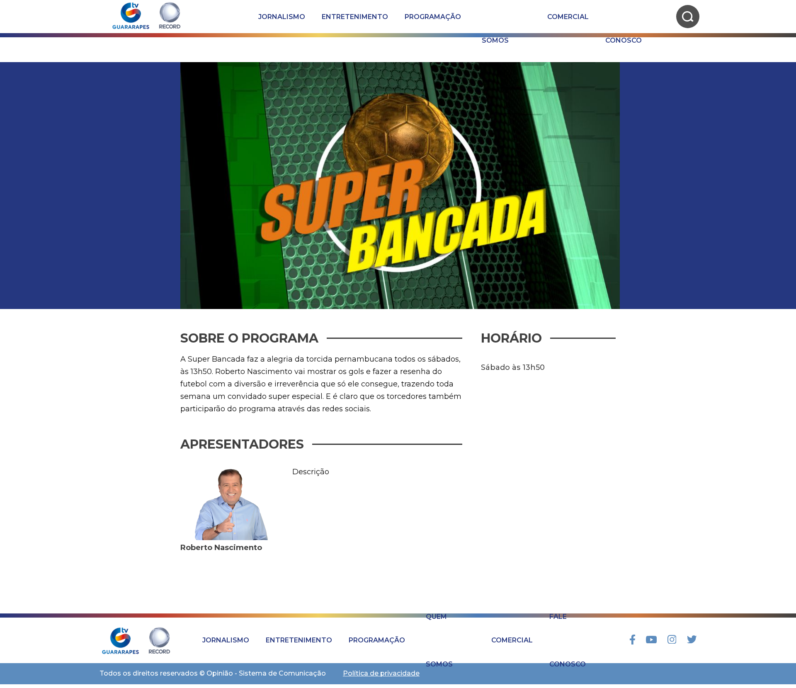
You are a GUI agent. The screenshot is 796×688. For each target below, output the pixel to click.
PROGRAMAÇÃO (433, 17)
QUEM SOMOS (495, 16)
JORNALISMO (281, 17)
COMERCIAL (568, 17)
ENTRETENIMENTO (355, 17)
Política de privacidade (381, 673)
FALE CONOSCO (623, 16)
